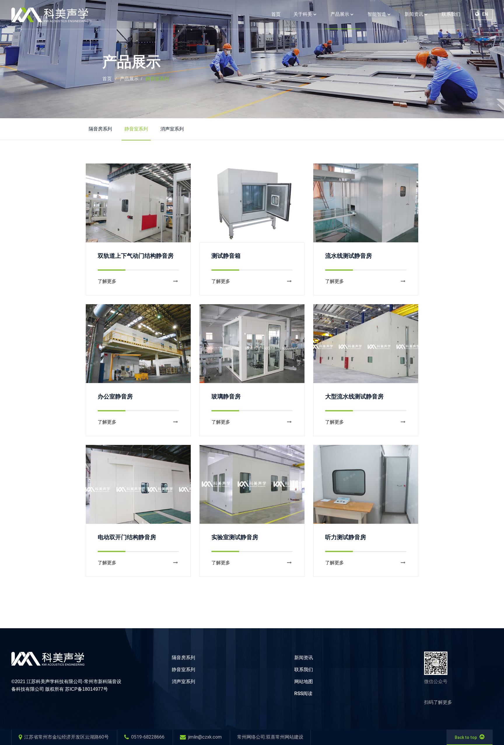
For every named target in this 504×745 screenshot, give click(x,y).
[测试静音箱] (252, 202)
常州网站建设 (289, 737)
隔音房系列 (100, 129)
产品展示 (129, 78)
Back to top (466, 737)
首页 (107, 78)
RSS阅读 (303, 693)
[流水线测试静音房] (365, 202)
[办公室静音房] (138, 343)
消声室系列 (172, 129)
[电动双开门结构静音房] (138, 484)
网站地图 (303, 681)
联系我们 (303, 669)
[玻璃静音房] (252, 343)
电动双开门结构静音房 (127, 537)
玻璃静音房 (226, 396)
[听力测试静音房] (365, 484)
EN (484, 14)
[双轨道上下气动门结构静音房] (138, 202)
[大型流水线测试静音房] (365, 343)
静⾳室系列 (157, 78)
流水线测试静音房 (348, 255)
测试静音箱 (226, 255)
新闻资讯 (303, 657)
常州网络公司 (251, 737)
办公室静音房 (115, 396)
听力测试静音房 (345, 537)
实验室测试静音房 (234, 537)
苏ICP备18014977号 (86, 689)
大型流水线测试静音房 (354, 396)
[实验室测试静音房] (252, 484)
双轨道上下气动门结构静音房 (136, 255)
